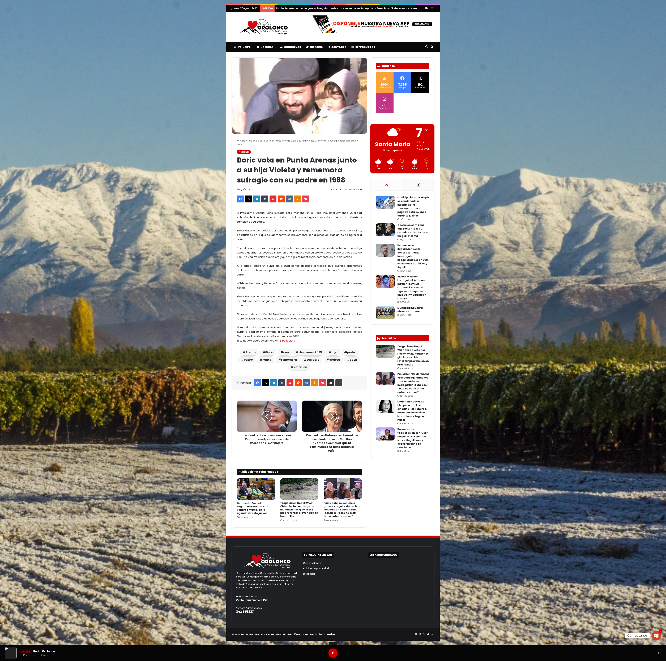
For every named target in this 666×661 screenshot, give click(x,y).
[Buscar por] (431, 47)
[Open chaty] (656, 635)
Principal (244, 47)
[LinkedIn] (256, 199)
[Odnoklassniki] (297, 199)
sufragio (313, 360)
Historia (316, 47)
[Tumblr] (264, 199)
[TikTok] (428, 634)
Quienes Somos (311, 563)
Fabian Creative (324, 634)
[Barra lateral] (431, 8)
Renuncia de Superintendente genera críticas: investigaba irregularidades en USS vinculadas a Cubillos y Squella (412, 256)
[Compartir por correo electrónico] (330, 382)
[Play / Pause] (333, 653)
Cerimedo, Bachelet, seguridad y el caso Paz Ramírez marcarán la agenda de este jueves (252, 508)
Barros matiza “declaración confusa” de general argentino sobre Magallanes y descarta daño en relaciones (412, 438)
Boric (270, 352)
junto (351, 352)
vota (353, 360)
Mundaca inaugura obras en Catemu (410, 309)
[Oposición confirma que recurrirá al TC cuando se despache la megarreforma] (385, 229)
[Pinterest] (273, 199)
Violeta (334, 360)
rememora (289, 360)
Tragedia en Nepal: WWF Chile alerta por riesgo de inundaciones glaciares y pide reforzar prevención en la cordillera (299, 509)
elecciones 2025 (310, 352)
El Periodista (287, 340)
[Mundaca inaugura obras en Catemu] (385, 312)
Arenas (251, 352)
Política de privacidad (315, 568)
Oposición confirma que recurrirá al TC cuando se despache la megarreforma (412, 230)
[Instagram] (424, 634)
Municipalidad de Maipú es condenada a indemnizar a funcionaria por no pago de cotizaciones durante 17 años (413, 206)
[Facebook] (240, 199)
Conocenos (292, 47)
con (286, 352)
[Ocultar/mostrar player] (333, 643)
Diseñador (308, 574)
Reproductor (364, 47)
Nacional (252, 140)
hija (334, 352)
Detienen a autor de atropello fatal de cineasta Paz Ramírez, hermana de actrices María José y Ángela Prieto (412, 411)
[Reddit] (281, 199)
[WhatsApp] (432, 634)
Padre (248, 360)
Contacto (338, 47)
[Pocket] (305, 199)
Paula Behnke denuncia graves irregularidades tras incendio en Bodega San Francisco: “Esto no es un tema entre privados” (357, 8)
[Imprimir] (338, 382)
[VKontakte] (289, 199)
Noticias (266, 47)
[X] (248, 199)
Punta (266, 360)
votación (300, 367)
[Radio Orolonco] (264, 27)
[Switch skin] (426, 47)
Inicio (242, 140)
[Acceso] (426, 8)
